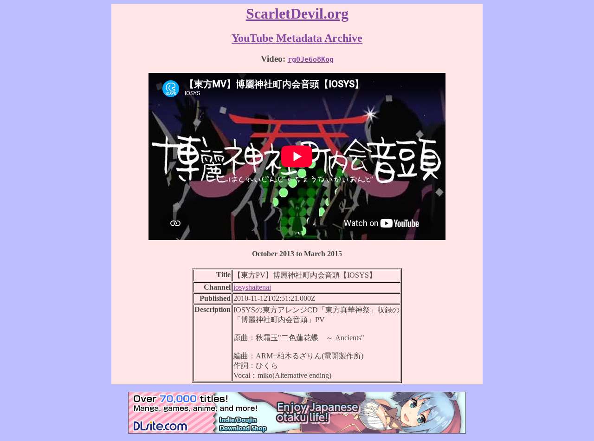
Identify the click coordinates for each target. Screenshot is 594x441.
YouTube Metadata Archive (297, 38)
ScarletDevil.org (297, 13)
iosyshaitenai (252, 287)
